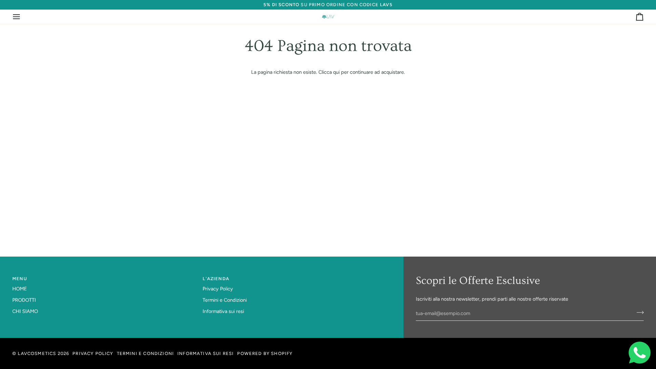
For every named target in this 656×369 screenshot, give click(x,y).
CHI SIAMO (25, 311)
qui (336, 72)
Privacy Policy (218, 289)
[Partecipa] (638, 312)
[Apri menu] (22, 17)
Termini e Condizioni (225, 300)
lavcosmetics (37, 353)
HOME (19, 289)
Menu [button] (19, 278)
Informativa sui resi (223, 311)
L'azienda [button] (216, 278)
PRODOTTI (24, 300)
